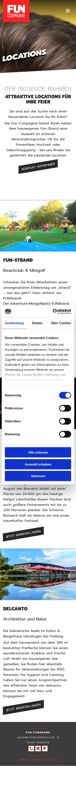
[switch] (65, 408)
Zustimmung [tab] (14, 323)
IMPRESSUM (26, 760)
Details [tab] (37, 323)
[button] (66, 11)
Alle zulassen (38, 452)
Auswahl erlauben (38, 464)
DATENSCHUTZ (47, 760)
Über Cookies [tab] (61, 323)
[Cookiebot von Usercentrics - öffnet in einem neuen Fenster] (53, 311)
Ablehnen (38, 476)
